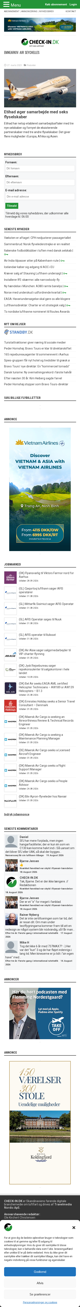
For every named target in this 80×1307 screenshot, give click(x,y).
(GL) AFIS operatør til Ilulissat (37, 634)
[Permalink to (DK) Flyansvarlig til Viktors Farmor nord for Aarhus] (10, 583)
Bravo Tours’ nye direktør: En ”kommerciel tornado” (37, 366)
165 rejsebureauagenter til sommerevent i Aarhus (36, 354)
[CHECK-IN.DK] (40, 44)
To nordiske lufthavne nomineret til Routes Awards (37, 311)
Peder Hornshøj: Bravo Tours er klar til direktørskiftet (37, 348)
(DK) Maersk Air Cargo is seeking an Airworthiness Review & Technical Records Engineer (46, 720)
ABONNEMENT (11, 11)
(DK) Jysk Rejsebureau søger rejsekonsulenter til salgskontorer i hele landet (44, 669)
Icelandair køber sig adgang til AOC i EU (29, 267)
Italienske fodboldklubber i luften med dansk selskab (38, 250)
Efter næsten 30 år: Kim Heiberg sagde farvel (33, 378)
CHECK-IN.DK (29, 877)
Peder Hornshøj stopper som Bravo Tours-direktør (36, 384)
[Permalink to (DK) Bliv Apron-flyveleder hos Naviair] (10, 806)
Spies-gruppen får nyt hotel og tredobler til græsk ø (37, 360)
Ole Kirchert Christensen (19, 1217)
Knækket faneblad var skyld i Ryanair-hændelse (46, 868)
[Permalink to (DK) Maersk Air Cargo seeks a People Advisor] (10, 791)
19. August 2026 (54, 855)
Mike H (24, 942)
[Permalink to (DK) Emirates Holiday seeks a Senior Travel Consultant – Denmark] (10, 711)
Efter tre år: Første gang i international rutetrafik (31, 933)
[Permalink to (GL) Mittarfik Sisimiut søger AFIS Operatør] (10, 613)
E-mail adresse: (16, 190)
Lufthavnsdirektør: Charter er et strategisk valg (34, 305)
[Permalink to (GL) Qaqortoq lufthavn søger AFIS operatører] (10, 598)
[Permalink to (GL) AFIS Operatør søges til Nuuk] (10, 629)
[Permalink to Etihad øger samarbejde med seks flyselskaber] (40, 106)
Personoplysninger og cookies (40, 1302)
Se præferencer (40, 1294)
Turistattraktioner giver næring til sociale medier (35, 342)
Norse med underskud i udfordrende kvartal (32, 292)
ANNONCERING (29, 11)
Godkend (40, 1271)
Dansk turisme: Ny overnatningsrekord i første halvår (38, 372)
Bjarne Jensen (29, 861)
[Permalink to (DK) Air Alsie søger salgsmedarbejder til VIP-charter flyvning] (10, 660)
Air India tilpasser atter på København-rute (31, 260)
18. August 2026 (28, 872)
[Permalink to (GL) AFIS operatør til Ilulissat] (10, 644)
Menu (16, 5)
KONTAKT (71, 11)
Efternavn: (12, 176)
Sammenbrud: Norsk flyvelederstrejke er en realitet (37, 244)
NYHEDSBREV (46, 11)
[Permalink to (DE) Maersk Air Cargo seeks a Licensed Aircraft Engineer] (10, 760)
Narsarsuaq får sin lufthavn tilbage (24, 855)
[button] (74, 1228)
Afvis (40, 1283)
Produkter (31, 65)
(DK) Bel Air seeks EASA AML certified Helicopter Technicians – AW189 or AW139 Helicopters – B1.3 (46, 687)
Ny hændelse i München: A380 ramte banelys (33, 286)
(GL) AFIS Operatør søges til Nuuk (40, 619)
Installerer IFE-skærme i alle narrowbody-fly (32, 279)
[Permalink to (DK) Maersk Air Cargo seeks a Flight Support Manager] (10, 775)
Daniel (24, 837)
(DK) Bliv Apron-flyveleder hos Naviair (43, 796)
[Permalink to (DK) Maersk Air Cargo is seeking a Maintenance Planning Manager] (10, 744)
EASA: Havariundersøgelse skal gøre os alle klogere (37, 299)
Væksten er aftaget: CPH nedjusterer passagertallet (37, 237)
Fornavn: (11, 162)
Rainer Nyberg (29, 914)
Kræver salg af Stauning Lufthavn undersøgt (32, 273)
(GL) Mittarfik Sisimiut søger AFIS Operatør (46, 604)
